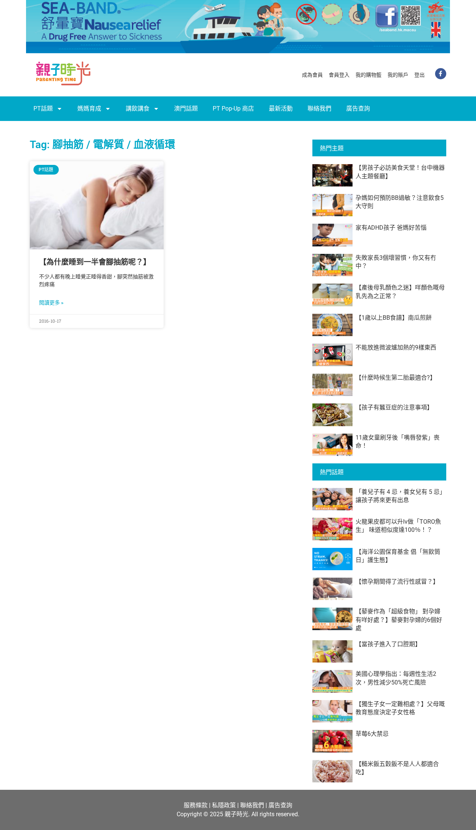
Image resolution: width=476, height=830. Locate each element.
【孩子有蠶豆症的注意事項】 (394, 407)
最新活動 (281, 108)
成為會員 (312, 75)
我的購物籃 (369, 75)
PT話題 (43, 108)
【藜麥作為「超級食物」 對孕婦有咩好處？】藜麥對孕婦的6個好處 (399, 620)
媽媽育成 (89, 108)
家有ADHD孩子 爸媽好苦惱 (391, 227)
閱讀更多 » (51, 303)
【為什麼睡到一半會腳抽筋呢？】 (95, 262)
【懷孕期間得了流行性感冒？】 (397, 581)
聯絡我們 (319, 108)
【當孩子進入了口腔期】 (388, 644)
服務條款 (196, 805)
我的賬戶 (397, 75)
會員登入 (339, 75)
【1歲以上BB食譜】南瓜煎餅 (394, 317)
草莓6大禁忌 (372, 733)
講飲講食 (137, 108)
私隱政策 (224, 805)
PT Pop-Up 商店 (233, 108)
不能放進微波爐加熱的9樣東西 (396, 347)
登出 (419, 75)
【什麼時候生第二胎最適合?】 (396, 377)
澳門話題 (186, 108)
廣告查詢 (358, 108)
